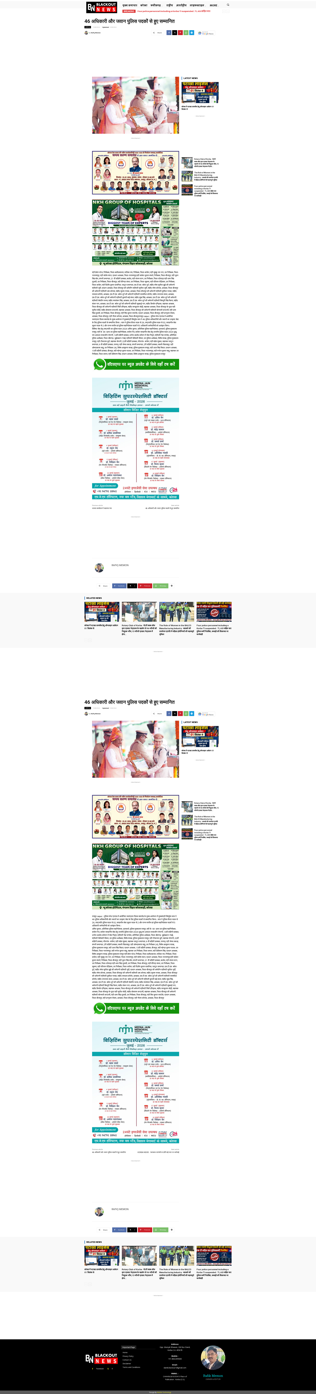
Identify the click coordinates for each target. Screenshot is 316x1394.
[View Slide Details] (135, 364)
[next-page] (89, 640)
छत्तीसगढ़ (87, 27)
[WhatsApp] (186, 32)
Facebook (100, 1369)
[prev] (223, 11)
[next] (227, 11)
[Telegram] (191, 32)
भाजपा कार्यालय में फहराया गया (102, 508)
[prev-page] (86, 640)
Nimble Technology (164, 1392)
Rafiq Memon (96, 33)
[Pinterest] (180, 32)
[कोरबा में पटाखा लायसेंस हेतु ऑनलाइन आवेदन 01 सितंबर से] (200, 92)
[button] (228, 4)
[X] (174, 32)
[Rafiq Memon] (86, 33)
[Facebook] (169, 32)
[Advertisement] (158, 54)
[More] (171, 585)
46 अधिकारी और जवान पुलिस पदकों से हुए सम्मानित (162, 508)
